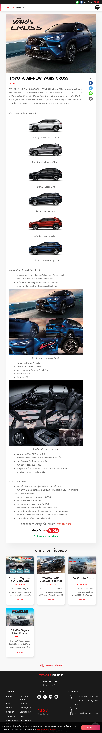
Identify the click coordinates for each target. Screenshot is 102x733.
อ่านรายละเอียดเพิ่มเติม (46, 729)
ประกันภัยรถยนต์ (24, 698)
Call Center (92, 2)
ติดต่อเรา (10, 712)
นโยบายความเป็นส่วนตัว (25, 722)
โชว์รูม (22, 716)
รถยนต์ (9, 707)
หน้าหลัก (9, 696)
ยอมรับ (91, 727)
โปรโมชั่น (9, 703)
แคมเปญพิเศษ (26, 707)
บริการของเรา (25, 712)
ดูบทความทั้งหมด (54, 665)
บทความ (23, 703)
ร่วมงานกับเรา (12, 716)
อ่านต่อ (20, 599)
